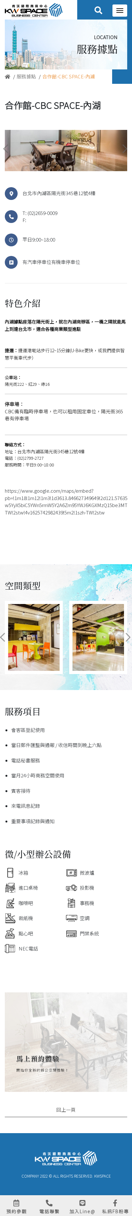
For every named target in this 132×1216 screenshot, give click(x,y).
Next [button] (124, 149)
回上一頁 (66, 1109)
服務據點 (26, 76)
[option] (66, 150)
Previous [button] (6, 149)
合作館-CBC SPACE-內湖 (68, 76)
